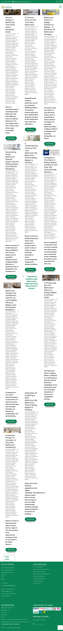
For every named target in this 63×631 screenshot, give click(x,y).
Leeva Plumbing (11, 34)
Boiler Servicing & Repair (38, 566)
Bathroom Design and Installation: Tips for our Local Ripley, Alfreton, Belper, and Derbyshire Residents (11, 300)
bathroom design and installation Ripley (11, 84)
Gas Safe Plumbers (23, 619)
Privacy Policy (4, 612)
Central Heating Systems (19, 621)
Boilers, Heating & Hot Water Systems (41, 569)
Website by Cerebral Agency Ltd (39, 624)
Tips (17, 487)
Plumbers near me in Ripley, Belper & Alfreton (10, 627)
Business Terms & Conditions (7, 607)
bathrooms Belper (10, 69)
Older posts (7, 558)
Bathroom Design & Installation (39, 571)
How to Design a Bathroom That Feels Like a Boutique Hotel (10, 24)
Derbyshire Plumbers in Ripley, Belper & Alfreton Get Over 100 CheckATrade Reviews (50, 165)
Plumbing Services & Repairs (39, 576)
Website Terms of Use (5, 610)
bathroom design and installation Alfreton (11, 75)
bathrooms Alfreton (11, 67)
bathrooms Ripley (10, 72)
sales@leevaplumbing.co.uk (22, 1)
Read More (11, 138)
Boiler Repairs (11, 621)
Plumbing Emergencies (38, 581)
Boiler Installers (4, 621)
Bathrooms (27, 621)
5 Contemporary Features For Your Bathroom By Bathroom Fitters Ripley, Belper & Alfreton (31, 153)
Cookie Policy (4, 614)
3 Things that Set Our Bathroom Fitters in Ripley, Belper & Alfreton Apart (50, 290)
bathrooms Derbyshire (11, 70)
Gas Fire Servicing (37, 583)
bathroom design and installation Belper (11, 78)
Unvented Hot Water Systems (39, 578)
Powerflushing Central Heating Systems (41, 573)
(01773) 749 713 (6, 1)
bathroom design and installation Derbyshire (11, 81)
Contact (2, 617)
